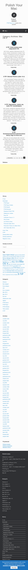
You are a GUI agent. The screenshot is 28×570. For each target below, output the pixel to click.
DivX (21, 256)
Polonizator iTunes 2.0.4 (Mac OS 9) (12, 225)
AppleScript (17, 254)
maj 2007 (5, 409)
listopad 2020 (6, 333)
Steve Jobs (5, 272)
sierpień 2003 (6, 436)
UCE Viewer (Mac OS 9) (9, 227)
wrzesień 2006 (6, 420)
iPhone (5, 260)
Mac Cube (10, 262)
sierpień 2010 (6, 378)
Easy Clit (6, 215)
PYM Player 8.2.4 (11, 23)
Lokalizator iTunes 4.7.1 (9, 217)
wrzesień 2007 (6, 401)
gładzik (23, 256)
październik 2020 (6, 335)
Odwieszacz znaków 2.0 (7, 464)
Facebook (13, 19)
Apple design (10, 255)
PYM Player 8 (5, 468)
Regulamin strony (7, 238)
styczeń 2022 (6, 329)
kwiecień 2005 (6, 426)
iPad (23, 258)
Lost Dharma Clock (8, 221)
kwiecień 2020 (6, 337)
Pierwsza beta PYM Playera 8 (9, 471)
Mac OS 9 (15, 262)
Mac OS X (5, 294)
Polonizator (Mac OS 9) (9, 223)
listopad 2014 (6, 370)
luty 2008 (5, 391)
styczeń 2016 (6, 358)
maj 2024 (5, 320)
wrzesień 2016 (6, 353)
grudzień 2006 (6, 415)
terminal (9, 272)
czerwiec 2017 (6, 349)
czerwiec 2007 (6, 407)
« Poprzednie (9, 157)
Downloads (5, 201)
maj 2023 (5, 325)
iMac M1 (4, 473)
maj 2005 (5, 424)
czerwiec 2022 (6, 327)
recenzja (8, 270)
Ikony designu (7, 258)
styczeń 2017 (6, 351)
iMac (13, 258)
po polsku (16, 265)
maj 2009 (5, 382)
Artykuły (5, 282)
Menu (6, 31)
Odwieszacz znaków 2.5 (7, 457)
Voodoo (15, 274)
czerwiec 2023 (6, 323)
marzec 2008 (6, 389)
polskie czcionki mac (10, 265)
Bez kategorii (6, 284)
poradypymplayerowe (7, 267)
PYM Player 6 (7, 269)
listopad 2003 (6, 434)
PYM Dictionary (7, 209)
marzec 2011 (6, 374)
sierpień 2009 (6, 380)
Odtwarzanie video (7, 298)
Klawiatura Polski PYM (9, 211)
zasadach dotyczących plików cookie (14, 565)
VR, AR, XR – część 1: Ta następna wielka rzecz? (13, 466)
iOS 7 (18, 258)
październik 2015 (6, 362)
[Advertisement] (14, 178)
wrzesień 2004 (6, 430)
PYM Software (6, 306)
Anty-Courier (6, 219)
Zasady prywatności (7, 236)
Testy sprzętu (6, 308)
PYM (12, 267)
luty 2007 (5, 411)
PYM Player (6, 203)
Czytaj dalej (14, 67)
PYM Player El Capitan (14, 269)
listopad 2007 (6, 397)
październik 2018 (6, 345)
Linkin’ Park (5, 230)
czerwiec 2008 (6, 387)
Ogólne (4, 300)
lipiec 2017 (5, 347)
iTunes (13, 260)
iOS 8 (20, 258)
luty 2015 (5, 364)
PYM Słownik (7, 207)
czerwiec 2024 (6, 318)
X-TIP (4, 232)
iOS (15, 258)
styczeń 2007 (6, 413)
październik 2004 (6, 428)
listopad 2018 (6, 343)
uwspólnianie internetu (10, 274)
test (12, 272)
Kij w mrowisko (18, 260)
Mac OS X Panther (12, 264)
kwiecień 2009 (6, 385)
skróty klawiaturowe (19, 270)
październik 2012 (6, 372)
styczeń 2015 (6, 366)
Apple (4, 255)
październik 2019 (6, 339)
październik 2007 (6, 399)
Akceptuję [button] (14, 567)
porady (19, 265)
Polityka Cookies (6, 444)
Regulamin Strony (7, 447)
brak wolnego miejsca (15, 256)
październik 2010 (6, 376)
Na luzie (4, 296)
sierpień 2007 (6, 403)
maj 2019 (5, 341)
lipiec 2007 (5, 405)
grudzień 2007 (6, 395)
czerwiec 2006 (6, 422)
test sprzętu (16, 272)
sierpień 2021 (6, 331)
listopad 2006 (6, 418)
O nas (4, 199)
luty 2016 (5, 356)
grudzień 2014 (6, 368)
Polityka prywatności (7, 446)
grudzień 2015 (6, 360)
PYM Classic (6, 302)
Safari (12, 270)
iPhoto (9, 260)
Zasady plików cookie (7, 234)
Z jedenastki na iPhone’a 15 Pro (9, 462)
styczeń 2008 (6, 393)
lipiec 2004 (5, 432)
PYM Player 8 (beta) (8, 205)
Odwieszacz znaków (8, 213)
